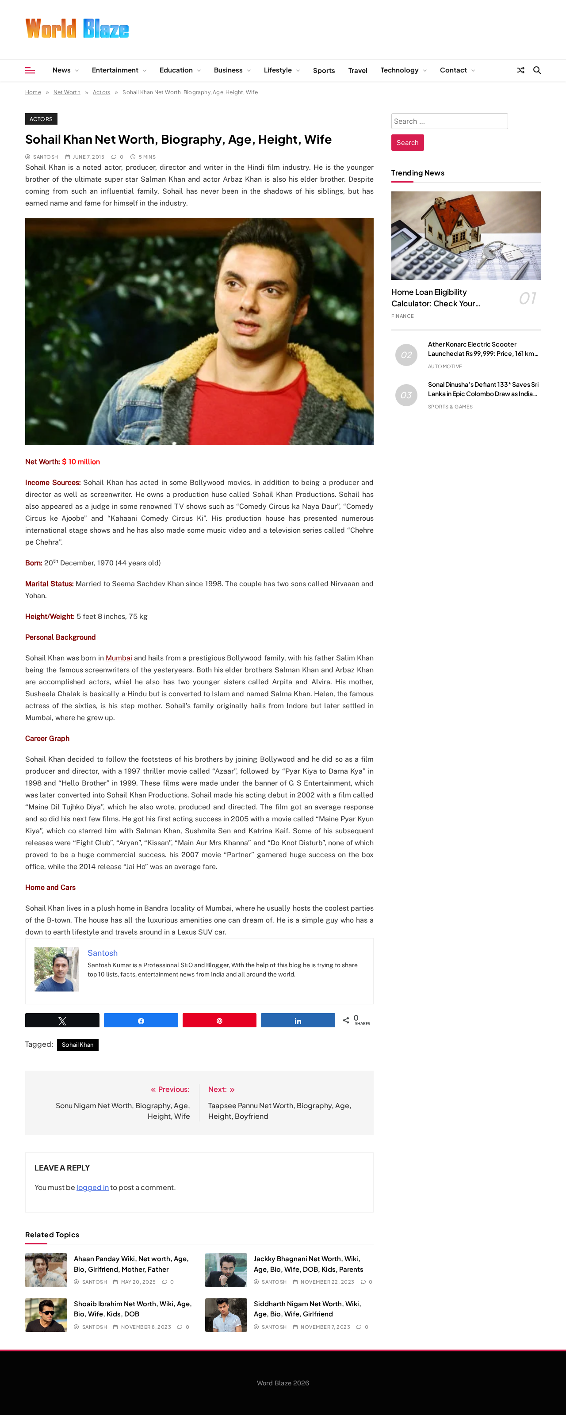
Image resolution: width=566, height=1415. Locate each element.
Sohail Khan (78, 1044)
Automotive (445, 366)
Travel (357, 70)
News (62, 69)
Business (228, 69)
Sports (324, 70)
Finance (402, 316)
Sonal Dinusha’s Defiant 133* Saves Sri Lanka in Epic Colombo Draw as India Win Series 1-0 (483, 393)
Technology (400, 69)
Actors (41, 118)
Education (176, 69)
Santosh (45, 157)
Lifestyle (278, 69)
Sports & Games (450, 406)
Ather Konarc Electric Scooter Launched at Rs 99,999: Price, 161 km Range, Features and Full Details (481, 353)
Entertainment (115, 69)
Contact (453, 69)
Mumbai (119, 658)
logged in (92, 1187)
